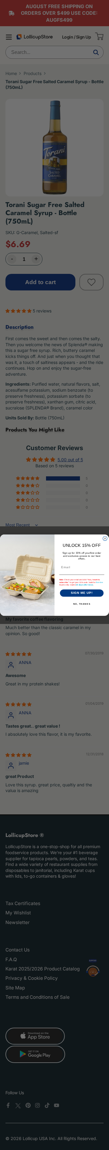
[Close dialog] (105, 538)
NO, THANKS (82, 604)
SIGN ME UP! (82, 592)
